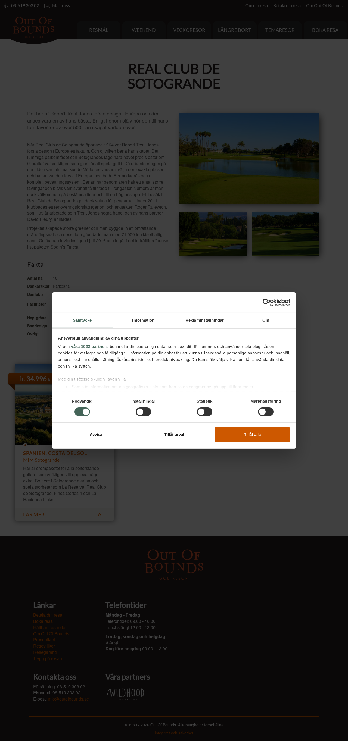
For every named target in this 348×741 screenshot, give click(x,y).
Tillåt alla (252, 434)
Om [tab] (265, 320)
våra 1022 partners (89, 346)
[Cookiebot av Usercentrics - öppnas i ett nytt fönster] (266, 302)
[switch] (143, 411)
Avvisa (96, 434)
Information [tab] (143, 320)
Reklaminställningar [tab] (204, 320)
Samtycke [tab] (82, 320)
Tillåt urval (174, 434)
